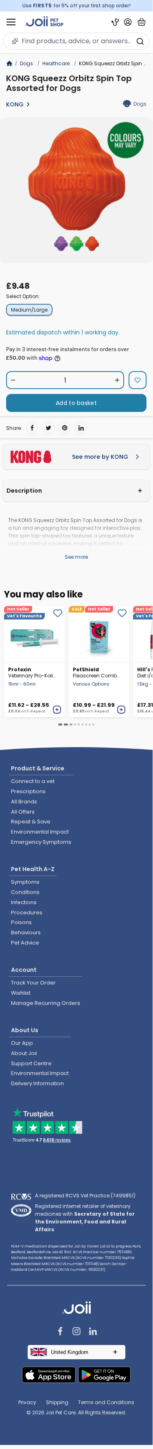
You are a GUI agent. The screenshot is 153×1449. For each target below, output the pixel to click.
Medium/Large (29, 309)
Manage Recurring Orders (45, 1003)
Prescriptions (28, 791)
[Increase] (117, 380)
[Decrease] (13, 380)
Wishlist (21, 993)
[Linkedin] (93, 1332)
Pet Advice (25, 943)
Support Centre (31, 1063)
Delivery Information (37, 1083)
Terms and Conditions (106, 1402)
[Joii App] (115, 22)
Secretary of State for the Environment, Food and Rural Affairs (85, 1221)
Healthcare (56, 63)
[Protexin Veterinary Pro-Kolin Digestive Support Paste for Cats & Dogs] (34, 634)
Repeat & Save (30, 821)
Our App (22, 1043)
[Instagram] (76, 1332)
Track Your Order (33, 983)
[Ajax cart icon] (141, 22)
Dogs (26, 63)
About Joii (24, 1053)
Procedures (26, 912)
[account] (128, 22)
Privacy (27, 1402)
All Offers (23, 812)
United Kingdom (69, 1352)
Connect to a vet (33, 781)
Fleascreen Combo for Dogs (96, 672)
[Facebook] (32, 428)
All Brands (24, 801)
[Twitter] (48, 428)
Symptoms (25, 882)
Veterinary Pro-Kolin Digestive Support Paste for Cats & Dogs (32, 672)
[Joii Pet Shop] (44, 22)
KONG (15, 104)
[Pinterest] (65, 428)
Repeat (38, 711)
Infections (24, 902)
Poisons (21, 922)
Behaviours (26, 932)
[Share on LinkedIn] (81, 428)
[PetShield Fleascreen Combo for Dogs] (99, 634)
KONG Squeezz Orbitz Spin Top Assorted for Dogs (69, 83)
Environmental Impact (40, 832)
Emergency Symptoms (41, 842)
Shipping (57, 1402)
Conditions (25, 892)
